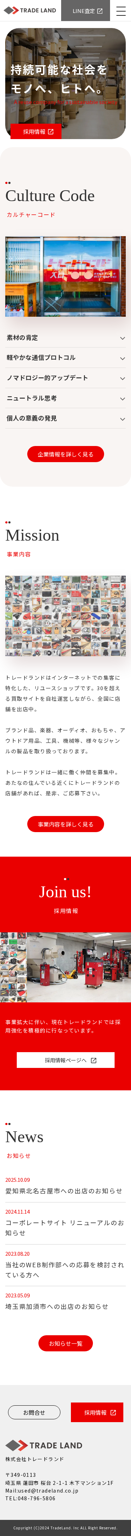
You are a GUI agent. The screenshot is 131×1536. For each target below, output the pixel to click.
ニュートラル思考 (32, 397)
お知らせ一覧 (65, 1343)
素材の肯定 (22, 337)
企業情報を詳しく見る (66, 454)
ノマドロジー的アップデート (47, 377)
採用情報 (34, 131)
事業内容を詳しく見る (66, 824)
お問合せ (34, 1412)
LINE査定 (84, 10)
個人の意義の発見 (32, 417)
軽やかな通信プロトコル (41, 357)
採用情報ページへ (66, 1060)
